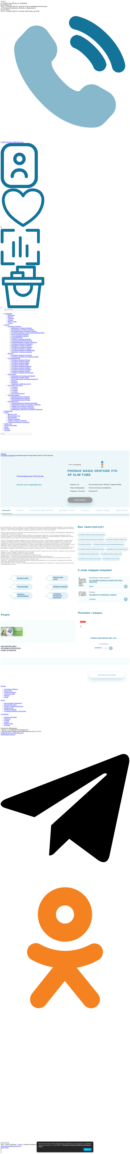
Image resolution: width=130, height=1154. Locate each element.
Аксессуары (12, 374)
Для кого (10, 353)
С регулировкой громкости (20, 336)
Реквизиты (11, 315)
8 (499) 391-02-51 (6, 142)
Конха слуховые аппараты (20, 334)
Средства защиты (14, 395)
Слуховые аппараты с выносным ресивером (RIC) (28, 333)
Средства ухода (13, 401)
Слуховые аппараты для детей (21, 355)
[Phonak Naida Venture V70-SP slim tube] (32, 476)
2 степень (14, 388)
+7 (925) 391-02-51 (50, 680)
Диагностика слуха (14, 416)
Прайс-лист (8, 424)
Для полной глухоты (18, 393)
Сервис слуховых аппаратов (17, 420)
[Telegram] (102, 467)
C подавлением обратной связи (21, 341)
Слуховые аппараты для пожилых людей (24, 357)
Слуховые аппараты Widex (20, 363)
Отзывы (10, 320)
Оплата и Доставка (10, 425)
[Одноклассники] (102, 464)
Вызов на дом (12, 414)
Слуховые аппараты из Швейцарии (23, 350)
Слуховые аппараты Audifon (20, 368)
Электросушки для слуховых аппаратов (24, 403)
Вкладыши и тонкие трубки (20, 377)
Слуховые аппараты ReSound (21, 366)
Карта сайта (5, 1147)
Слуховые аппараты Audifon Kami (111, 554)
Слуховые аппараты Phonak (20, 360)
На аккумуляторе (17, 337)
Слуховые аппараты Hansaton (21, 369)
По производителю (14, 358)
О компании (8, 313)
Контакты (7, 430)
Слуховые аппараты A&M (19, 365)
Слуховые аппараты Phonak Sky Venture (91, 539)
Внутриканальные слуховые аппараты (24, 331)
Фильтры (14, 380)
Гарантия (11, 318)
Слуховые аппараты (14, 326)
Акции (6, 427)
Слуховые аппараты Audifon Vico (116, 539)
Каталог (6, 325)
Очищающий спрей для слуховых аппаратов (26, 404)
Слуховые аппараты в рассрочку (18, 422)
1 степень (14, 387)
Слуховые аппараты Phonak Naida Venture (92, 534)
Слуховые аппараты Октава (20, 371)
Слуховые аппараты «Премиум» (22, 344)
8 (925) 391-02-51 (18, 142)
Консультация (12, 417)
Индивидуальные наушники (20, 396)
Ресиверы (14, 382)
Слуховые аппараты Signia (20, 361)
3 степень (14, 390)
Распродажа (8, 411)
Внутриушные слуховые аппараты (22, 329)
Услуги (6, 412)
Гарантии (7, 719)
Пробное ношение (14, 419)
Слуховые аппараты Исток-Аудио (22, 372)
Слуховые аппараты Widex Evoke (89, 554)
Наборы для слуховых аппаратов (22, 406)
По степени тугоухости (15, 385)
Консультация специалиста (13, 703)
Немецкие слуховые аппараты (21, 345)
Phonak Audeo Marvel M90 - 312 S (103, 638)
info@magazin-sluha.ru (8, 734)
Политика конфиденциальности (11, 1146)
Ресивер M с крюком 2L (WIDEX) (103, 595)
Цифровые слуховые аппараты (21, 328)
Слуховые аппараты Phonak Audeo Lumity (91, 549)
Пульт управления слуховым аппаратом (24, 379)
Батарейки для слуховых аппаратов (23, 376)
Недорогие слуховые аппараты (21, 352)
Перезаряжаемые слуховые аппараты (24, 342)
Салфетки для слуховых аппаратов (23, 408)
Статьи (10, 323)
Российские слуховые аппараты (21, 347)
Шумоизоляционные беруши (20, 400)
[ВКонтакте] (102, 462)
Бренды (10, 317)
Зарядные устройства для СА (21, 384)
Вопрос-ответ (12, 321)
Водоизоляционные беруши (20, 398)
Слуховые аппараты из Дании (21, 349)
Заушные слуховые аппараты (21, 339)
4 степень (14, 392)
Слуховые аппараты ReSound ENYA (116, 549)
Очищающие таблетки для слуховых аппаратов (26, 409)
